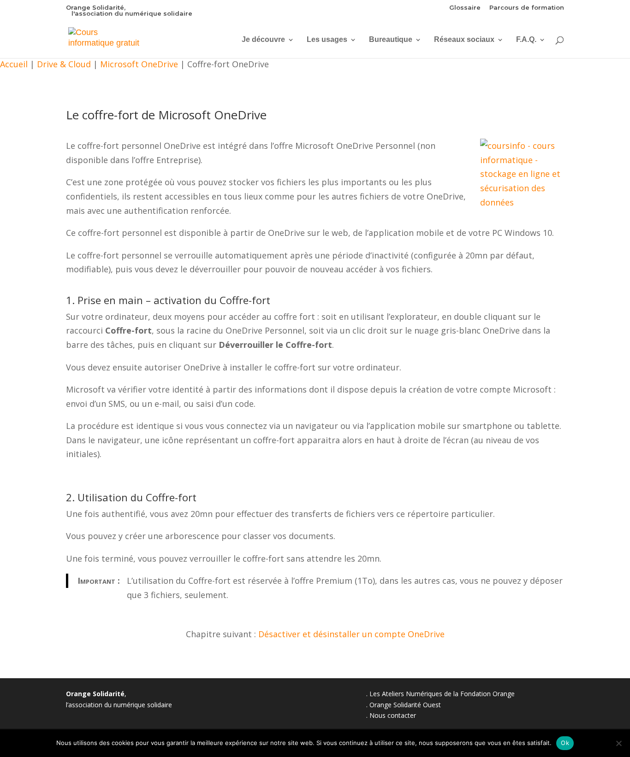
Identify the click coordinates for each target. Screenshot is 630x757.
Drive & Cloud (64, 64)
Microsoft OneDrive (139, 64)
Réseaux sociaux (464, 39)
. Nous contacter (391, 715)
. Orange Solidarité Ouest (403, 704)
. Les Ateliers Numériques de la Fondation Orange (440, 693)
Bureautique (390, 39)
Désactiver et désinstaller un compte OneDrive (351, 634)
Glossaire (465, 8)
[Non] (618, 743)
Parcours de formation (526, 8)
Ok (565, 742)
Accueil (14, 64)
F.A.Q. (526, 39)
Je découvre (263, 39)
